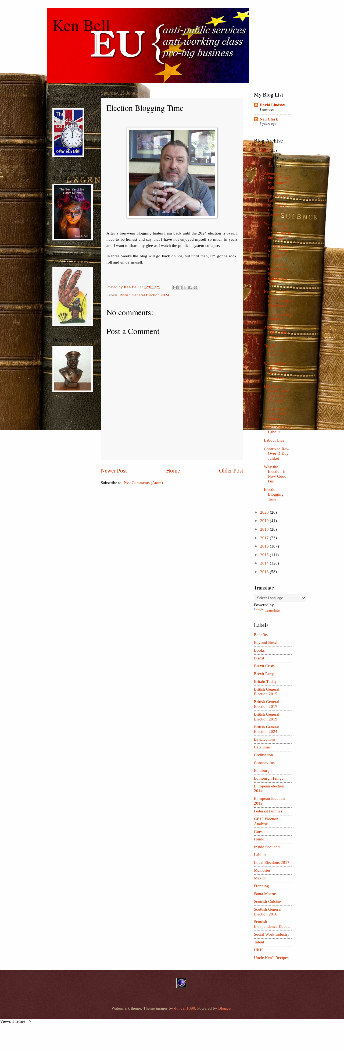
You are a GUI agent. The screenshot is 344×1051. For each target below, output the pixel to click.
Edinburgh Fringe (269, 778)
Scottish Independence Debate (272, 924)
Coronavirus (264, 763)
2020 (265, 512)
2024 (265, 150)
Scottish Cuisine (267, 901)
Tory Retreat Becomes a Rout (275, 350)
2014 (265, 563)
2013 (265, 572)
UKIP (258, 950)
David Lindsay (272, 105)
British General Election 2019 (266, 716)
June (269, 166)
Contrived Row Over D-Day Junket (276, 453)
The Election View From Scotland (275, 414)
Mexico (260, 878)
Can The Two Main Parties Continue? (276, 251)
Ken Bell (81, 24)
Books (259, 650)
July (269, 157)
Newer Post (114, 471)
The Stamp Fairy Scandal (278, 316)
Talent (259, 942)
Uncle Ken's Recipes (271, 958)
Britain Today (265, 681)
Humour (261, 839)
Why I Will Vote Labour (277, 429)
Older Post (231, 471)
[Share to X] (185, 287)
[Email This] (175, 287)
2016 (265, 546)
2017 (265, 538)
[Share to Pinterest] (195, 287)
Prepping (261, 886)
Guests (259, 831)
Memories (262, 870)
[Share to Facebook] (190, 287)
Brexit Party (264, 674)
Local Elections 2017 (271, 862)
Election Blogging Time (274, 494)
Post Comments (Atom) (143, 483)
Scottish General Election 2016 (267, 911)
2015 (265, 555)
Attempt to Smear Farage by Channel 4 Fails (277, 180)
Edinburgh (263, 770)
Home (173, 471)
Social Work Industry (271, 934)
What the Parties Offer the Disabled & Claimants (277, 370)
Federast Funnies (268, 811)
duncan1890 (184, 1008)
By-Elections (264, 739)
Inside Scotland (267, 847)
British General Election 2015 (266, 691)
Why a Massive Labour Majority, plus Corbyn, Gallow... (277, 205)
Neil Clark (269, 119)
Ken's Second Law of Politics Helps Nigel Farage (277, 298)
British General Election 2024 (144, 295)
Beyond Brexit (266, 642)
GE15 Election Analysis (266, 821)
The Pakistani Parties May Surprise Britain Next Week (276, 273)
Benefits (261, 635)
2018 (265, 529)
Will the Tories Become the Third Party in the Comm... (277, 230)
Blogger (224, 1008)
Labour (260, 855)
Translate (272, 610)
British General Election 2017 (266, 704)
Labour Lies (274, 440)
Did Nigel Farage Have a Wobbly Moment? (276, 393)
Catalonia (262, 747)
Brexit (259, 658)
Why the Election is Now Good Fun (275, 474)
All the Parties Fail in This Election (275, 332)
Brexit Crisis (264, 666)
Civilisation (263, 755)
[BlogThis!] (180, 287)
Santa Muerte (265, 894)
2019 (265, 521)
